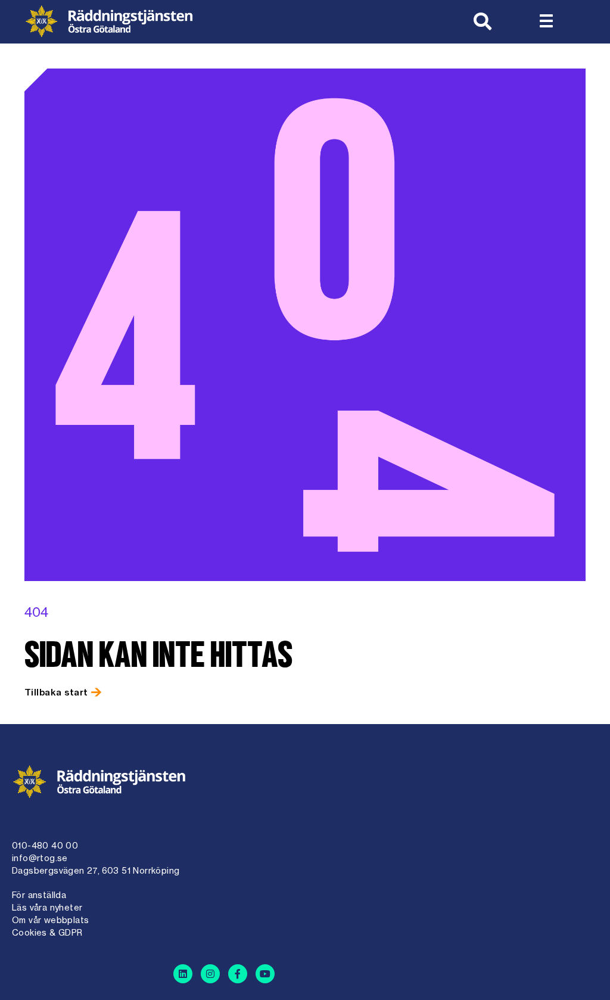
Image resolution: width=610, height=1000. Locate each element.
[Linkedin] (182, 973)
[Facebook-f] (237, 973)
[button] (546, 21)
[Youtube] (265, 973)
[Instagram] (210, 973)
